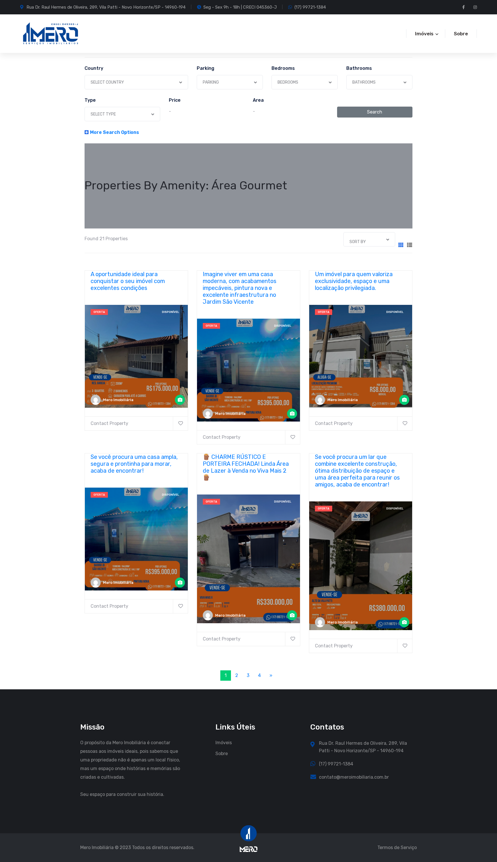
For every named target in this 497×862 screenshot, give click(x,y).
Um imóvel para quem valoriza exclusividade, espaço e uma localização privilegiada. (354, 281)
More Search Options (114, 132)
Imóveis (223, 742)
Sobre (461, 33)
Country (94, 68)
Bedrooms (283, 68)
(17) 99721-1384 (310, 7)
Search (374, 112)
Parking (205, 68)
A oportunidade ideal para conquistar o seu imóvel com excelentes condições (128, 281)
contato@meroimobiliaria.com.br (354, 777)
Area (258, 100)
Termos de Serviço (397, 847)
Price (175, 100)
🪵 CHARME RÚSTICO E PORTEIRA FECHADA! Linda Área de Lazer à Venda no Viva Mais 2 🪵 (246, 467)
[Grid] (401, 245)
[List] (409, 245)
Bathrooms (359, 68)
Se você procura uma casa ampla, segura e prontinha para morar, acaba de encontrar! (134, 463)
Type (90, 100)
